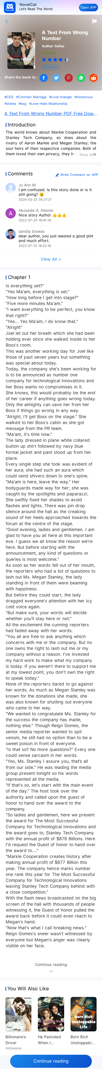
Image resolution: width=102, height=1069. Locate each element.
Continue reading (51, 1061)
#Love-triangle (60, 97)
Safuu (59, 46)
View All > (51, 259)
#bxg (22, 104)
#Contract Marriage (31, 97)
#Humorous (84, 97)
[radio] (44, 59)
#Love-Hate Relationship (48, 104)
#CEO (8, 97)
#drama (10, 104)
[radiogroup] (55, 59)
